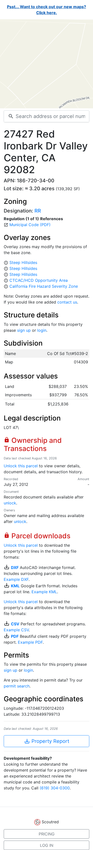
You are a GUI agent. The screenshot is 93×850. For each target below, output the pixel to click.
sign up (24, 330)
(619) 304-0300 (55, 787)
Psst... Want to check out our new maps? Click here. (46, 9)
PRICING (47, 833)
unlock (10, 502)
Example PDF (30, 642)
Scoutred (50, 821)
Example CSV (16, 629)
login (41, 330)
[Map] (46, 63)
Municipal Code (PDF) (30, 224)
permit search (17, 686)
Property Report (46, 741)
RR (37, 211)
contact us (67, 302)
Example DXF (16, 579)
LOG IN (46, 845)
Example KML (44, 591)
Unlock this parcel (21, 465)
